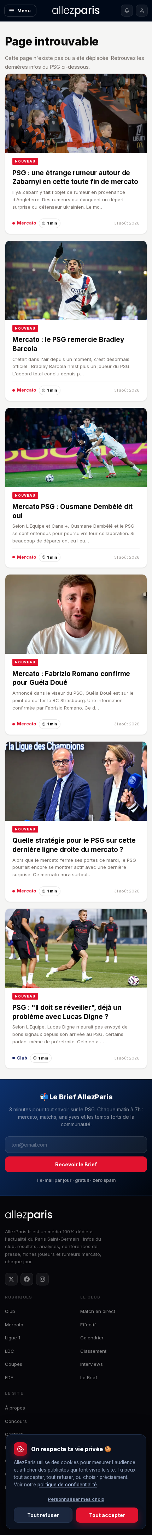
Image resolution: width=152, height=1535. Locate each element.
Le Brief (88, 1377)
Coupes (13, 1364)
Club (10, 1311)
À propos (15, 1408)
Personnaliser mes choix (76, 1499)
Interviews (91, 1364)
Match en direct (97, 1311)
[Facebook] (27, 1279)
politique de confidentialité (67, 1484)
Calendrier (92, 1337)
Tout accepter (107, 1515)
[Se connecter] (142, 11)
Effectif (88, 1324)
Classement (93, 1351)
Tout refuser (43, 1515)
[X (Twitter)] (11, 1279)
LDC (9, 1351)
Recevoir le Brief (76, 1164)
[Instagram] (42, 1279)
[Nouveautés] (127, 11)
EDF (9, 1377)
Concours (16, 1421)
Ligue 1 (12, 1337)
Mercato (14, 1324)
